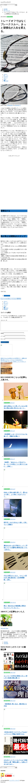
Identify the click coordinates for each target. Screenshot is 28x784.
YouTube (6, 643)
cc (20, 105)
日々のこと (7, 295)
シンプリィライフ (6, 2)
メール (2, 336)
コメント (4, 320)
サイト (2, 339)
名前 (2, 333)
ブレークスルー (12, 298)
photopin (17, 105)
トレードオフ (4, 298)
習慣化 (19, 298)
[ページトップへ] (1, 777)
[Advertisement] (14, 170)
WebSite (6, 642)
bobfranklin (10, 105)
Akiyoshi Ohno (4, 628)
